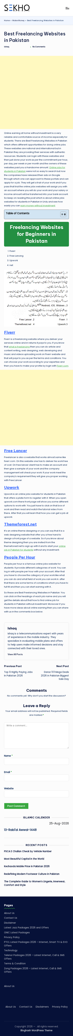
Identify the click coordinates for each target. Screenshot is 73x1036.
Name (8, 755)
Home (7, 20)
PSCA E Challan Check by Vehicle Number (28, 851)
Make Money (18, 20)
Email (8, 772)
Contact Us (10, 918)
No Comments (38, 47)
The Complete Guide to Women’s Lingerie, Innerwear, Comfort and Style (34, 883)
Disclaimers (42, 1006)
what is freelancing (19, 346)
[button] (15, 654)
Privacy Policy (12, 937)
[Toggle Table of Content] (61, 214)
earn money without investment (37, 205)
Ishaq (12, 628)
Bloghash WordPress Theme (36, 1030)
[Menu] (67, 8)
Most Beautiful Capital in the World (24, 858)
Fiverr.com (62, 365)
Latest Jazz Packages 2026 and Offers (26, 927)
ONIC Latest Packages (17, 932)
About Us (9, 913)
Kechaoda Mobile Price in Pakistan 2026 (27, 866)
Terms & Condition (15, 963)
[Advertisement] (36, 92)
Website (9, 788)
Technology (10, 950)
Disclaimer (10, 922)
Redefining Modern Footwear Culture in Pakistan (31, 874)
